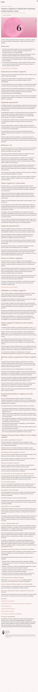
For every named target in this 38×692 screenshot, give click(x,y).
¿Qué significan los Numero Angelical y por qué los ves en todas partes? (16, 603)
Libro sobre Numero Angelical (7, 611)
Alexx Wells (24, 12)
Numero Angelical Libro (6, 606)
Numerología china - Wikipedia (7, 601)
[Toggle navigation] (37, 1)
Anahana (3, 2)
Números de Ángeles (8, 6)
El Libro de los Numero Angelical (8, 608)
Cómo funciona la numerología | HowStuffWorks (11, 613)
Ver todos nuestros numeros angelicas (9, 68)
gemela (10, 186)
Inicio (2, 6)
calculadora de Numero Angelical (15, 579)
